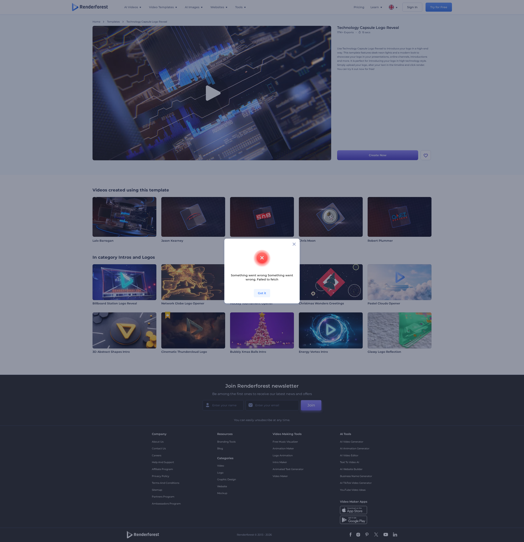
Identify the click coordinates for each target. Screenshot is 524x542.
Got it (262, 293)
